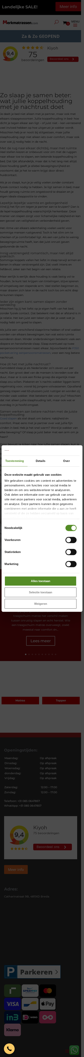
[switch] (71, 540)
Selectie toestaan (40, 592)
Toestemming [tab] (14, 461)
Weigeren (40, 603)
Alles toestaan (40, 581)
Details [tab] (40, 461)
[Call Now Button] (9, 1048)
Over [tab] (66, 461)
